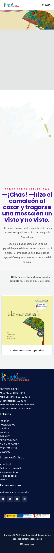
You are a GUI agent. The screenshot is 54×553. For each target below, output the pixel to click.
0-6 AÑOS (4, 428)
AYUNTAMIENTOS (8, 448)
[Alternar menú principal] (36, 5)
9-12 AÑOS (5, 436)
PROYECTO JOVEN (9, 440)
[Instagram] (24, 499)
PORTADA (4, 421)
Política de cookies (9, 476)
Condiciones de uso (9, 472)
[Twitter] (10, 499)
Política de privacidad (10, 468)
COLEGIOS (5, 452)
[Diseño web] (27, 544)
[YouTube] (17, 499)
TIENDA (4, 479)
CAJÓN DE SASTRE (9, 444)
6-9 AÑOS (4, 432)
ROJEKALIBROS (7, 425)
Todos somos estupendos (27, 350)
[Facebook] (2, 499)
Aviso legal (5, 464)
